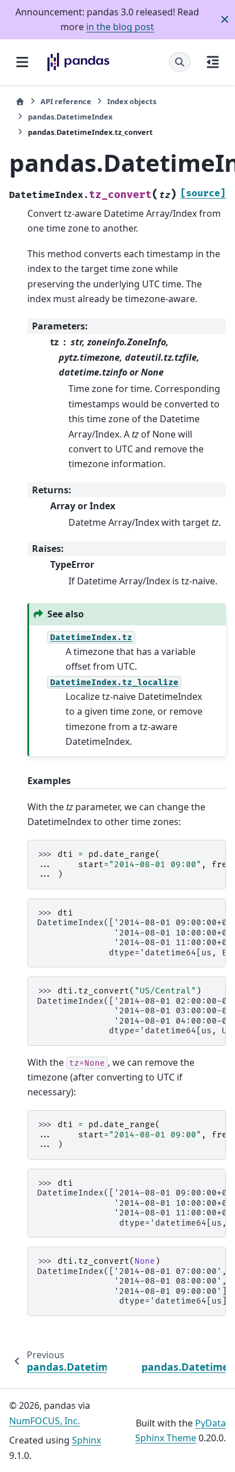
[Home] (20, 102)
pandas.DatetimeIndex (70, 117)
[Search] (180, 62)
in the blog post (120, 26)
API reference (65, 101)
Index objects (131, 101)
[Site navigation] (22, 62)
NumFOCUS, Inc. (44, 1421)
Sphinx (86, 1440)
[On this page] (213, 62)
